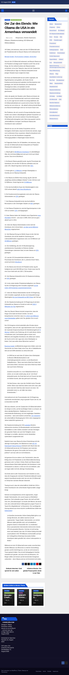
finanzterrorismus (54, 46)
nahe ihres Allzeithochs (24, 189)
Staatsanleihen (59, 83)
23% (17, 196)
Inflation (61, 59)
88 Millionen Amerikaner (22, 152)
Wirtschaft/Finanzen (16, 19)
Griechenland (61, 53)
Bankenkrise (58, 24)
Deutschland (53, 30)
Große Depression (54, 56)
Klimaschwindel (58, 62)
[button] (63, 10)
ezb (61, 37)
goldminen (52, 53)
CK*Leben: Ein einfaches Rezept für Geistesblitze (7, 647)
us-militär (59, 96)
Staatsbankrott (53, 86)
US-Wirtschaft (53, 99)
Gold (61, 49)
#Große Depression (30, 37)
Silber (51, 83)
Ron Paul (52, 80)
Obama (52, 73)
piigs (57, 73)
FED (51, 40)
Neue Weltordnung (55, 70)
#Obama (7, 40)
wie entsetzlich (35, 415)
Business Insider (10, 346)
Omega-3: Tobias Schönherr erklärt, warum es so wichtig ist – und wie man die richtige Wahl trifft (8, 628)
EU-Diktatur (61, 30)
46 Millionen (8, 241)
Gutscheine (38, 671)
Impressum (55, 671)
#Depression (19, 37)
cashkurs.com (8, 622)
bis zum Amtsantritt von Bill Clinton (23, 297)
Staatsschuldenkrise (55, 89)
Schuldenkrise (60, 80)
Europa (56, 37)
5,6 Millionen (28, 182)
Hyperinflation (53, 59)
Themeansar (4, 672)
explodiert (28, 425)
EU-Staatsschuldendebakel (57, 33)
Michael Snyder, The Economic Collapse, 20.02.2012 (20, 56)
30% (31, 166)
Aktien (51, 24)
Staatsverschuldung (55, 93)
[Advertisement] (57, 155)
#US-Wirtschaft (28, 40)
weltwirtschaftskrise (55, 106)
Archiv (44, 671)
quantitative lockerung (56, 77)
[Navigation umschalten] (33, 10)
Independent (8, 510)
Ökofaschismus (54, 118)
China (58, 27)
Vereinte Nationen (54, 102)
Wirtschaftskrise (54, 109)
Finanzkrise (53, 43)
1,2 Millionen (18, 170)
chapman (52, 27)
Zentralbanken (53, 112)
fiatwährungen (58, 40)
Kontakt (49, 671)
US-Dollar (52, 96)
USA (60, 99)
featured (7, 19)
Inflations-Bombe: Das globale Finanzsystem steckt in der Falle (32, 571)
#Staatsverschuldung (16, 40)
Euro (51, 37)
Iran (51, 62)
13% (16, 210)
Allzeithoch (18, 262)
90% (31, 203)
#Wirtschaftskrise (10, 43)
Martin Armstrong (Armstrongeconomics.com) (57, 66)
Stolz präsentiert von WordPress (9, 670)
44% (8, 278)
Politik (21, 592)
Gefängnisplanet (54, 49)
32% (37, 250)
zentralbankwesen (54, 115)
